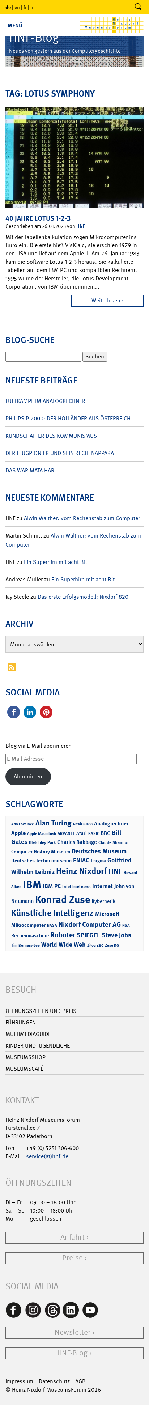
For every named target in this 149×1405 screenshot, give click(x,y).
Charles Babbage (77, 842)
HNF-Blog (72, 1353)
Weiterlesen (105, 300)
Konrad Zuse (62, 899)
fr (25, 7)
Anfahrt (72, 1237)
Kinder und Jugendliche (37, 1045)
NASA (52, 925)
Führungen (20, 1022)
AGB (80, 1381)
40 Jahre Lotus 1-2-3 (38, 218)
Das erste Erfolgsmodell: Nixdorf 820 (83, 596)
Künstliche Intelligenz (52, 913)
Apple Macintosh (41, 833)
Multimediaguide (28, 1034)
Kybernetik (103, 900)
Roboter (62, 934)
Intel (66, 887)
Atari (81, 833)
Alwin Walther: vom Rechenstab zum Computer (82, 518)
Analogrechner (111, 823)
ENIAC (81, 860)
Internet (102, 886)
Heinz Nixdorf (81, 871)
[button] (13, 712)
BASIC (93, 833)
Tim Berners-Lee (25, 945)
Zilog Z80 (95, 945)
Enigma (98, 861)
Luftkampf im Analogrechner (45, 401)
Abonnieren (28, 776)
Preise (72, 1258)
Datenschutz (54, 1381)
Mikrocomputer (28, 924)
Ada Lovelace (22, 824)
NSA (126, 925)
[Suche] (138, 7)
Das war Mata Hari (30, 470)
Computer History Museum (40, 851)
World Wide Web (63, 944)
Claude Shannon (114, 842)
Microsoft (107, 914)
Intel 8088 (81, 887)
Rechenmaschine (30, 935)
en (17, 7)
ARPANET (66, 833)
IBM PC (52, 886)
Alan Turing (53, 823)
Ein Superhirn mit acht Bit (55, 562)
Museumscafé (24, 1069)
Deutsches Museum (99, 851)
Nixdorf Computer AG (90, 924)
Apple (18, 833)
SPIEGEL (88, 935)
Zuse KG (112, 945)
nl (32, 7)
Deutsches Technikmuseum (41, 860)
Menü (15, 25)
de (8, 7)
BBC (105, 833)
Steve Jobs (116, 935)
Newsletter (72, 1332)
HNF (80, 225)
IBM (32, 884)
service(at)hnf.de (47, 1156)
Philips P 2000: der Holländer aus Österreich (68, 418)
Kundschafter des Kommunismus (51, 436)
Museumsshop (25, 1057)
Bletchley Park (42, 842)
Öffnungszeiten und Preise (42, 1011)
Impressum (19, 1381)
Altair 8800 (83, 824)
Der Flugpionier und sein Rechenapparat (60, 453)
